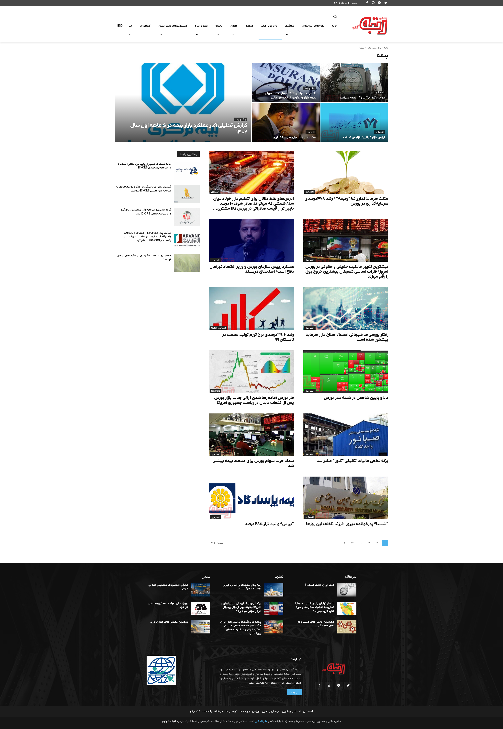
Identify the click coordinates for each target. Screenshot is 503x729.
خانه (386, 48)
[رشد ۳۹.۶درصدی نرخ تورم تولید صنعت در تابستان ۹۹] (251, 308)
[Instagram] (373, 3)
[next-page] (344, 543)
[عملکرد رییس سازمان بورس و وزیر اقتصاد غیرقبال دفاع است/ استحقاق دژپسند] (251, 240)
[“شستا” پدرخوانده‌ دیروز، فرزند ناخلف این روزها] (345, 498)
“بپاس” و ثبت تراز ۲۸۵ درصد (269, 524)
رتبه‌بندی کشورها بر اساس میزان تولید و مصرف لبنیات (242, 587)
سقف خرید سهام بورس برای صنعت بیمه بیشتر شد (253, 463)
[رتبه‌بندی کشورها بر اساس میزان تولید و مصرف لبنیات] (273, 589)
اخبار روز (310, 259)
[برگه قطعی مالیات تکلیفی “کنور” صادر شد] (345, 434)
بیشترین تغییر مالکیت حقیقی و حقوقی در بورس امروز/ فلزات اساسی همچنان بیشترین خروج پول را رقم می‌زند (346, 271)
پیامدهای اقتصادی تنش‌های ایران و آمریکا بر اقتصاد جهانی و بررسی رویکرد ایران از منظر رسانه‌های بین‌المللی (240, 627)
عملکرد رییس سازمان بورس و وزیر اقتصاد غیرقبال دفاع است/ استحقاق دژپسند (251, 269)
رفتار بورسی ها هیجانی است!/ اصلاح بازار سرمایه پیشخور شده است (347, 337)
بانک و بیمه (240, 119)
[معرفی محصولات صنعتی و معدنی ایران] (200, 589)
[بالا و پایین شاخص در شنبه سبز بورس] (345, 371)
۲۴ (352, 543)
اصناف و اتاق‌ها (218, 327)
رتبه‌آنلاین (261, 721)
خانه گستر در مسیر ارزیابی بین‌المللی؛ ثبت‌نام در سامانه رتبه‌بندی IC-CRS (144, 166)
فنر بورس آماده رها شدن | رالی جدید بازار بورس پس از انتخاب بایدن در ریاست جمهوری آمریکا (254, 400)
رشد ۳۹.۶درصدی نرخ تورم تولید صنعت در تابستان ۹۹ (258, 337)
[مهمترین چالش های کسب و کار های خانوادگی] (346, 626)
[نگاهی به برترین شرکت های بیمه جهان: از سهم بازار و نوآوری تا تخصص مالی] (286, 82)
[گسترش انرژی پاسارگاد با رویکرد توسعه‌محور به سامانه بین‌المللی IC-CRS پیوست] (187, 194)
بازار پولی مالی (374, 48)
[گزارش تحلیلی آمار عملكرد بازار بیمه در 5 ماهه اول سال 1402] (183, 102)
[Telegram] (379, 3)
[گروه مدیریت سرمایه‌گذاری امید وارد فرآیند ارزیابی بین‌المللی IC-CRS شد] (187, 217)
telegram (215, 390)
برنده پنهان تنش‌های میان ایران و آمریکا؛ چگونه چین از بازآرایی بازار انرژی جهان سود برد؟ (241, 607)
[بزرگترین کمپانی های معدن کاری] (200, 626)
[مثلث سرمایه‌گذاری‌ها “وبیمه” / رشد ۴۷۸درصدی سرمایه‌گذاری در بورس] (345, 172)
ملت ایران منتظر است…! (319, 585)
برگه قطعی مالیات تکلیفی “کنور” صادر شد (352, 461)
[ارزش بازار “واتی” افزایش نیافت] (354, 122)
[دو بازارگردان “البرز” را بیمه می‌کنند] (354, 82)
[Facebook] (367, 3)
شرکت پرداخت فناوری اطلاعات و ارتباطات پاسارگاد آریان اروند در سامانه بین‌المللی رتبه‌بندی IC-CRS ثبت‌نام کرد (147, 236)
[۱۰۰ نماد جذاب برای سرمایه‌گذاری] (286, 122)
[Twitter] (385, 3)
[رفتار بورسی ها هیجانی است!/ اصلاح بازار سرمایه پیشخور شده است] (345, 308)
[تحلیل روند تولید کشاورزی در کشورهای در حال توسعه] (187, 263)
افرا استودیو (169, 721)
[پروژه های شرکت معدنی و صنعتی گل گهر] (200, 608)
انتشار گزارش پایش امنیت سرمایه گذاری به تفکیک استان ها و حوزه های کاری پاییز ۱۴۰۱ (314, 607)
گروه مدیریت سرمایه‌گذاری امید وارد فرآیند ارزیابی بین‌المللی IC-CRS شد (146, 212)
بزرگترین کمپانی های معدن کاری (169, 622)
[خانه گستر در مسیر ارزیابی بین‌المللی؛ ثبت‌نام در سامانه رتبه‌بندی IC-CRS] (187, 171)
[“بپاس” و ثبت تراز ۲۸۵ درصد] (251, 498)
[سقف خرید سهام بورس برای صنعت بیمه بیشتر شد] (251, 434)
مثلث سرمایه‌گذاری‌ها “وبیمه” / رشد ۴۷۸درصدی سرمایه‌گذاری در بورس (346, 201)
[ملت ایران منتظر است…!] (346, 589)
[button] (335, 16)
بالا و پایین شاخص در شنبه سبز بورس (356, 397)
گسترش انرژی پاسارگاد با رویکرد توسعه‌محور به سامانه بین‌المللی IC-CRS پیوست (143, 189)
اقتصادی (379, 92)
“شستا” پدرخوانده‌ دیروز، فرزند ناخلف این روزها (347, 524)
